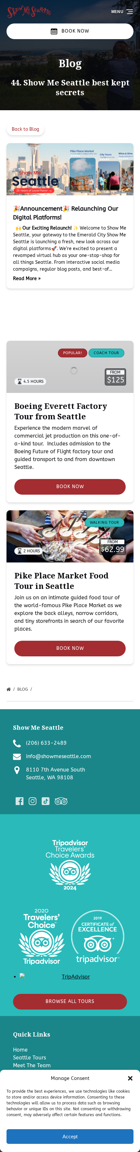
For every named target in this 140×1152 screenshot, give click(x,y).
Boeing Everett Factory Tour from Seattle (60, 411)
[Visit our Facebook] (19, 801)
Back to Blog (25, 129)
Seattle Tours (29, 1058)
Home (20, 1050)
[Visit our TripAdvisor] (61, 801)
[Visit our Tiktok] (45, 801)
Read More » (27, 278)
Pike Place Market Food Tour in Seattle (61, 580)
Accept (70, 1136)
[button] (130, 1078)
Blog (23, 689)
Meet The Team (32, 1065)
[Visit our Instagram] (32, 801)
